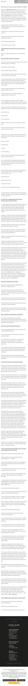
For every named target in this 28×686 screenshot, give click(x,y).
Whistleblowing (14, 621)
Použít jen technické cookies (9, 680)
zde (17, 677)
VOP (14, 620)
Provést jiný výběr (21, 680)
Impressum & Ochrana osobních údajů (14, 619)
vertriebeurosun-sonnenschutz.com (14, 663)
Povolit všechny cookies (14, 683)
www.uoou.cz (14, 594)
